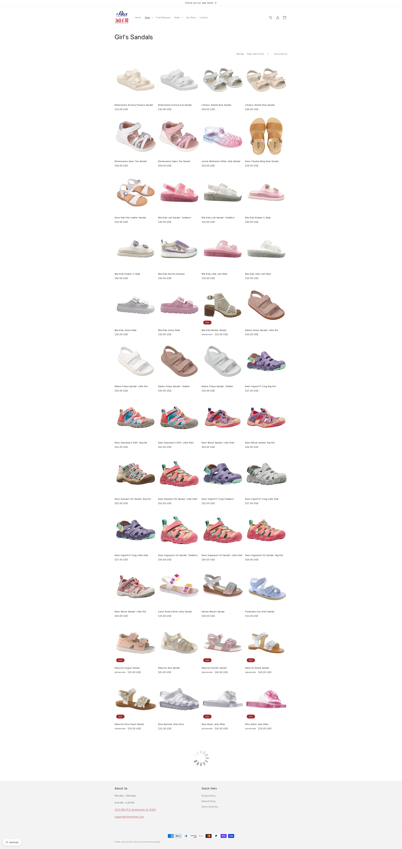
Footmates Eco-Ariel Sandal (259, 611)
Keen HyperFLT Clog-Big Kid (260, 386)
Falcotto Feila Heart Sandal (172, 837)
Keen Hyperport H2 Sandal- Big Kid (264, 555)
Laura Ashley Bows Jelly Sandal (175, 611)
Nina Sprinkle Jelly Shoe (171, 724)
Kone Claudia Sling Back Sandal (262, 161)
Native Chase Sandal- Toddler (174, 386)
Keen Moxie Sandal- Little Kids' (218, 442)
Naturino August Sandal (127, 668)
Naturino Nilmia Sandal (257, 668)
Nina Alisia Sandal (254, 780)
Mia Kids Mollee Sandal (214, 330)
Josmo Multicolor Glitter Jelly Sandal (221, 161)
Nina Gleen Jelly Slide (213, 724)
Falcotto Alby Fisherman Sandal (218, 837)
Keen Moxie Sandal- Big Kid (260, 442)
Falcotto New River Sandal (259, 837)
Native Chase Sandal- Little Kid (261, 330)
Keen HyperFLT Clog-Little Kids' (262, 499)
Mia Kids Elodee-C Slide (258, 217)
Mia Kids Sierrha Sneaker (171, 274)
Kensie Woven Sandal (213, 611)
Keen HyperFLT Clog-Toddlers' (218, 499)
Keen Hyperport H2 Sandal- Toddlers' (178, 555)
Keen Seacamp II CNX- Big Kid (131, 442)
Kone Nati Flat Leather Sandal (130, 217)
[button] (148, 17)
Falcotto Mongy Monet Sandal (130, 837)
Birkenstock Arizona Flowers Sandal (134, 105)
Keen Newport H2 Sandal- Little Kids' (178, 499)
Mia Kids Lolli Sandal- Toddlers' (175, 217)
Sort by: (240, 53)
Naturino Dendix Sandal (214, 668)
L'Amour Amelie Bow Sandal (216, 105)
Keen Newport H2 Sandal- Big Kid (133, 499)
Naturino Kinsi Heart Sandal (129, 724)
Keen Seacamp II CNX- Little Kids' (176, 442)
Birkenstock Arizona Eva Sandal (175, 105)
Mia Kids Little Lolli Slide (214, 274)
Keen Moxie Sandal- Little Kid (130, 611)
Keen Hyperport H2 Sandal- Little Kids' (222, 555)
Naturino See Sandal (169, 668)
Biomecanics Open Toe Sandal (131, 161)
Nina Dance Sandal (211, 780)
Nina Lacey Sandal (124, 780)
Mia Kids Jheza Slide (126, 330)
